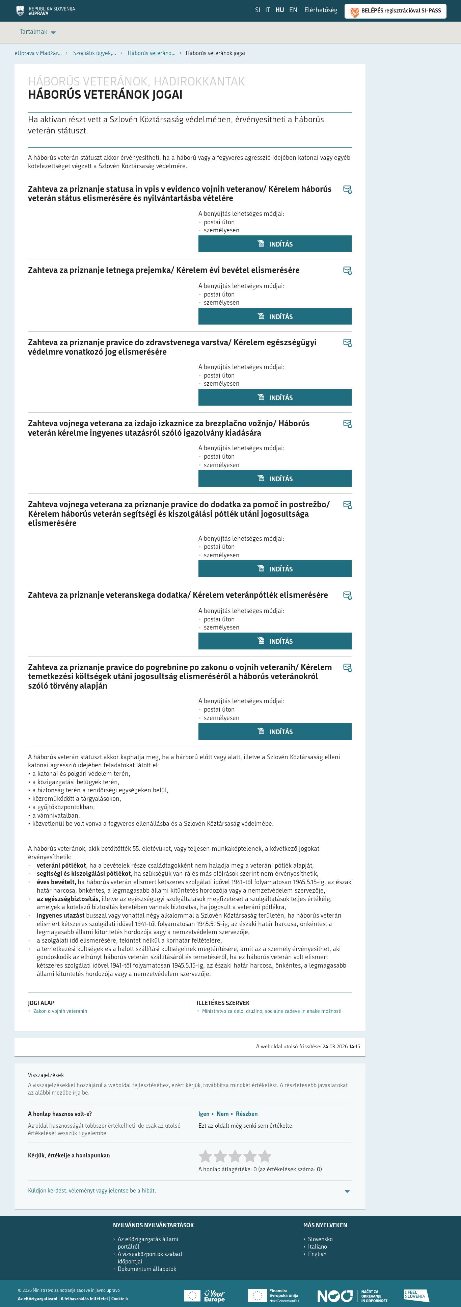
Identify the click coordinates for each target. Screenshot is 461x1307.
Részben (247, 1114)
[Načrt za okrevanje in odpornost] (352, 1293)
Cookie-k (120, 1299)
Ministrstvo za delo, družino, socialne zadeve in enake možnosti (272, 1011)
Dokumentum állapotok (147, 1269)
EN (293, 10)
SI (257, 10)
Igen (204, 1114)
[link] (39, 33)
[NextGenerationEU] (274, 1293)
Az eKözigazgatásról (37, 1299)
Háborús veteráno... (151, 53)
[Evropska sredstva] (417, 1293)
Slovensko (320, 1239)
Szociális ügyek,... (94, 53)
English (317, 1254)
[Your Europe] (207, 1293)
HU (279, 10)
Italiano (317, 1247)
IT (267, 10)
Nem (223, 1114)
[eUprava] (46, 13)
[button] (347, 190)
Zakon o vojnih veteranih (60, 1011)
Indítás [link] (280, 245)
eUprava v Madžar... (38, 53)
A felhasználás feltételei (84, 1299)
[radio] (205, 1157)
